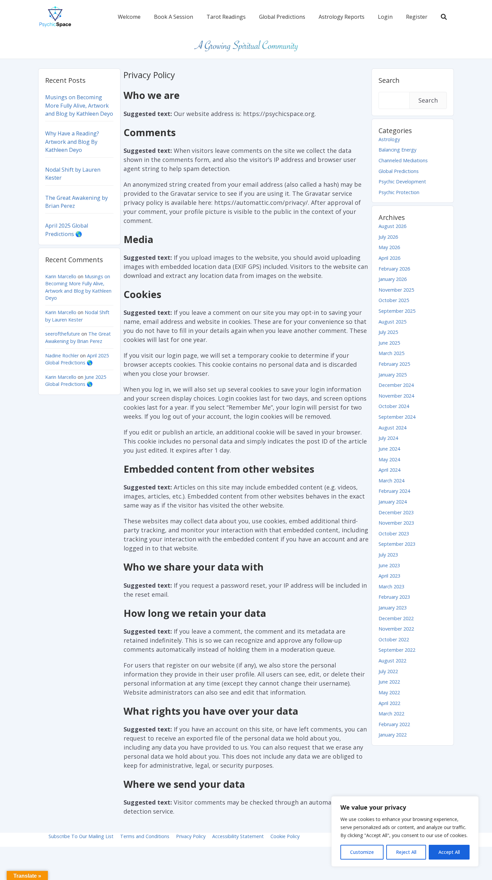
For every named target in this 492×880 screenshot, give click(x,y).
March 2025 (391, 353)
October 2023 (394, 533)
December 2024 (396, 385)
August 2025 (392, 321)
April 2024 (389, 470)
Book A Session (173, 16)
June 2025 (389, 343)
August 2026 (392, 226)
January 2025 (393, 374)
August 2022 (392, 660)
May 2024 (389, 459)
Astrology (389, 139)
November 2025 (396, 290)
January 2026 (393, 279)
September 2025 (397, 311)
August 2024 (392, 427)
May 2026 (389, 247)
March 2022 (391, 713)
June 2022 (389, 682)
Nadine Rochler (62, 355)
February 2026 (394, 269)
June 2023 (389, 565)
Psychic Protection (399, 192)
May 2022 (389, 692)
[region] (405, 831)
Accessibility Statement (238, 836)
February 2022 (394, 724)
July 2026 (388, 237)
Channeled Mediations (403, 160)
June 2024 (389, 449)
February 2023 (394, 597)
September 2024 (397, 417)
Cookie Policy (285, 836)
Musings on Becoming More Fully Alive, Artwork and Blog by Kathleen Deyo (79, 105)
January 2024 (393, 501)
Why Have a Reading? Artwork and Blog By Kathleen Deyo (72, 142)
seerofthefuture (62, 334)
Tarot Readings (226, 16)
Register (416, 16)
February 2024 (394, 491)
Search (389, 80)
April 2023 (389, 576)
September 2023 (397, 544)
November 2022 (396, 629)
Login (385, 16)
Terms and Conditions (144, 836)
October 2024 (394, 406)
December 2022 (396, 618)
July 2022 (388, 671)
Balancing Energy (397, 149)
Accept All (449, 852)
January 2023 (393, 607)
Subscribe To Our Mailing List (81, 836)
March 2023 (391, 586)
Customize (362, 852)
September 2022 (397, 650)
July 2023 (388, 554)
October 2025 (394, 300)
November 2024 (396, 396)
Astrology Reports (341, 16)
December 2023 (396, 512)
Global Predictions (282, 16)
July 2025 (388, 332)
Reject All (406, 852)
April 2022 (389, 703)
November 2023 (396, 523)
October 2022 (394, 639)
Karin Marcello (60, 276)
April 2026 (389, 258)
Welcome (129, 16)
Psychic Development (402, 181)
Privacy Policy (191, 836)
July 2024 (388, 438)
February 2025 (394, 364)
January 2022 (393, 734)
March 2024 (391, 480)
